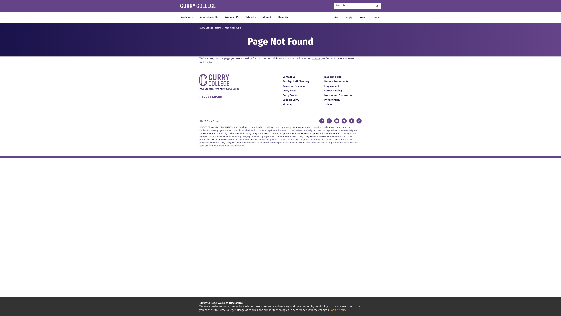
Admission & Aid (208, 17)
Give (362, 17)
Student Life (232, 17)
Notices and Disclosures (338, 95)
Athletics (251, 17)
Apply (349, 17)
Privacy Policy (332, 99)
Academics (186, 17)
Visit (336, 17)
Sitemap (287, 104)
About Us (283, 17)
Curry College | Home (210, 27)
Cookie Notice (338, 310)
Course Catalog (333, 90)
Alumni (266, 17)
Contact (377, 17)
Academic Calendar (294, 86)
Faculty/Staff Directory (296, 81)
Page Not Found (233, 27)
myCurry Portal (333, 76)
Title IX (328, 104)
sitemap (317, 58)
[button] (377, 6)
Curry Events (290, 95)
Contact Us (289, 76)
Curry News (289, 90)
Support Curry (291, 99)
